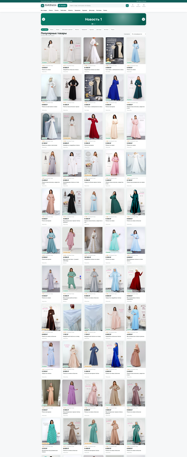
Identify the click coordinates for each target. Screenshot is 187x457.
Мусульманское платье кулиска (135, 336)
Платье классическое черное (71, 106)
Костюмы (98, 10)
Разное (105, 10)
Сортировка (127, 34)
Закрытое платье (46, 373)
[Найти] (127, 5)
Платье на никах (46, 69)
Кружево (84, 10)
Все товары (44, 10)
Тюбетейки (63, 10)
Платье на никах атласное (134, 220)
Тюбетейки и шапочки (67, 29)
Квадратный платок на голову (71, 336)
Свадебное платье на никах (91, 69)
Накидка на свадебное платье (71, 145)
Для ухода (91, 10)
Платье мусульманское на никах (136, 182)
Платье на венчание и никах (49, 106)
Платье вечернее (110, 106)
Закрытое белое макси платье (92, 182)
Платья (51, 10)
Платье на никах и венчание (49, 145)
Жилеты (70, 10)
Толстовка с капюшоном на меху (115, 69)
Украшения (77, 10)
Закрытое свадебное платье (113, 298)
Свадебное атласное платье (71, 69)
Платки (56, 10)
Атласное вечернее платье (91, 373)
